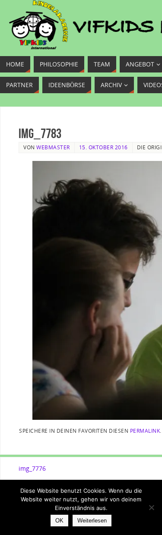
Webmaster (53, 147)
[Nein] (151, 507)
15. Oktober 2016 (103, 147)
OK (59, 520)
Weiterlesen (92, 520)
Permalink (145, 430)
